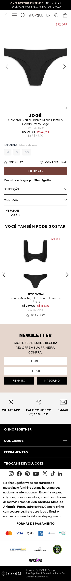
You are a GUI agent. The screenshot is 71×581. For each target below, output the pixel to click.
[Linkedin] (60, 473)
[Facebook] (19, 473)
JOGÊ (35, 115)
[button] (64, 66)
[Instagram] (11, 473)
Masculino (52, 380)
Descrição (11, 189)
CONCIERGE (13, 441)
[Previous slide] (4, 274)
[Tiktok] (53, 473)
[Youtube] (36, 474)
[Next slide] (67, 274)
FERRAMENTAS (16, 452)
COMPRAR (35, 171)
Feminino (19, 380)
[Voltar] (6, 15)
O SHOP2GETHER (18, 429)
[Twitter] (45, 473)
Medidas (11, 200)
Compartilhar (56, 162)
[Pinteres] (27, 473)
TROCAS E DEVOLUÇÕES (24, 463)
